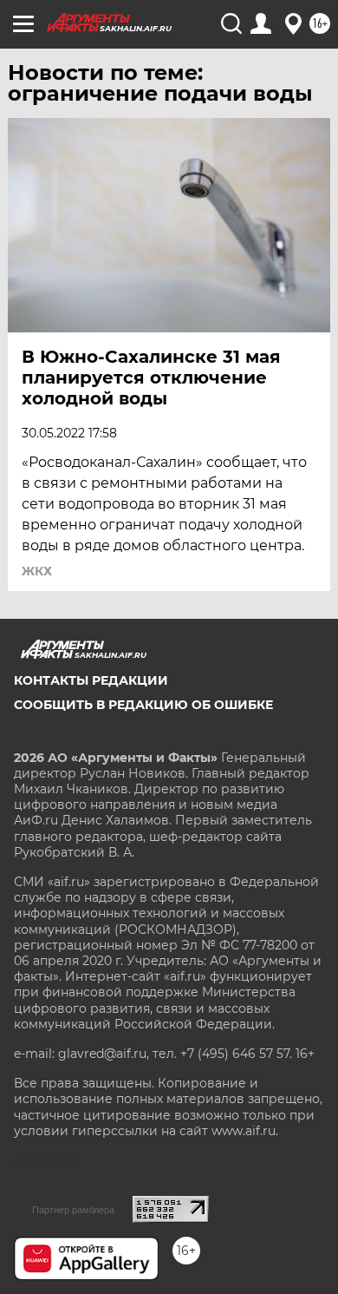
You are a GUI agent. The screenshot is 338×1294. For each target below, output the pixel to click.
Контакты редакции (91, 680)
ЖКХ (37, 571)
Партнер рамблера (73, 1210)
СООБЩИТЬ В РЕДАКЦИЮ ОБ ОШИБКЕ (143, 705)
